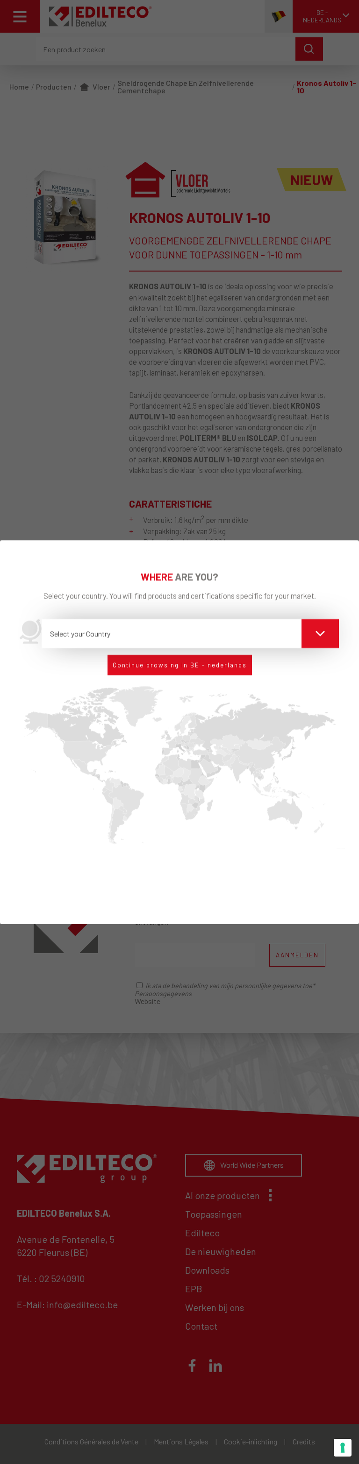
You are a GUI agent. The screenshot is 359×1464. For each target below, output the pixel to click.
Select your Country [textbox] (80, 632)
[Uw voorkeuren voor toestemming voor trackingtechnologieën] (343, 1448)
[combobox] (190, 633)
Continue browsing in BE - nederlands (180, 664)
